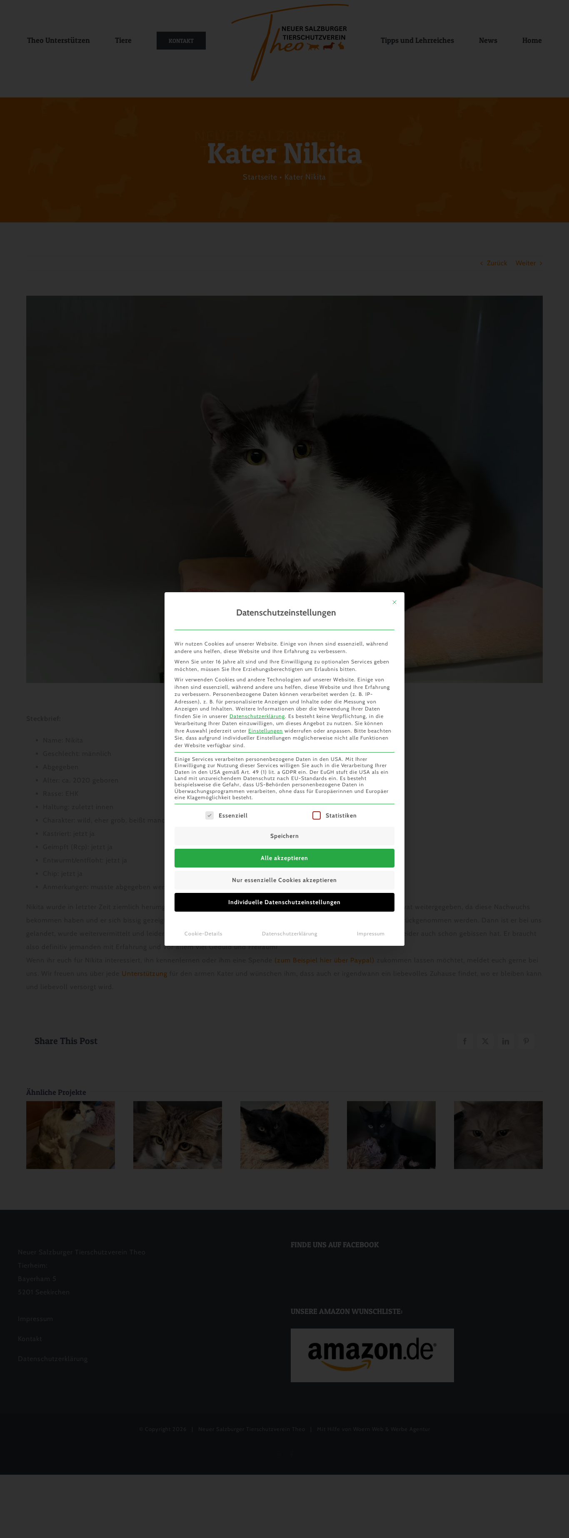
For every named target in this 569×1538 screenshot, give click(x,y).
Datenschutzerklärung (257, 716)
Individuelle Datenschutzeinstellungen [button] (284, 902)
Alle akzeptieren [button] (284, 858)
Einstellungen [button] (265, 731)
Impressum (371, 933)
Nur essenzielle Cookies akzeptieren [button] (284, 880)
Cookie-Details (203, 933)
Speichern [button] (284, 836)
